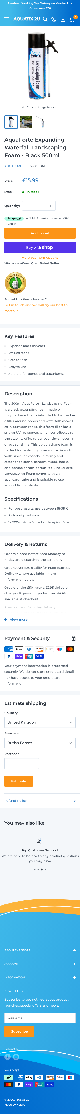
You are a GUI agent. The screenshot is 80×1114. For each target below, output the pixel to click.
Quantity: (12, 206)
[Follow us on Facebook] (7, 1057)
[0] (72, 19)
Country (11, 713)
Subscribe (19, 1031)
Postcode (12, 754)
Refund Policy (15, 801)
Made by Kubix (14, 1104)
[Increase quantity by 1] (50, 205)
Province (11, 733)
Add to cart (40, 233)
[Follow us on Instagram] (16, 1057)
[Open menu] (6, 19)
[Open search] (45, 19)
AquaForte (14, 166)
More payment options (40, 258)
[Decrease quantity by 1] (27, 205)
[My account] (63, 19)
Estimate (18, 781)
